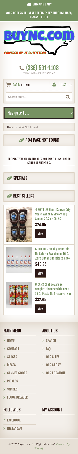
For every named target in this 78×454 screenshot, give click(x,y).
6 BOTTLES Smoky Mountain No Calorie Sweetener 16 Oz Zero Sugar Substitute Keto (52, 253)
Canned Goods (17, 373)
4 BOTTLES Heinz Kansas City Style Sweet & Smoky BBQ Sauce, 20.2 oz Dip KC (53, 214)
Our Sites (53, 357)
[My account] (54, 84)
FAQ (48, 349)
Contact (13, 349)
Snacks (12, 389)
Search (51, 341)
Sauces (12, 357)
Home (10, 127)
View (40, 234)
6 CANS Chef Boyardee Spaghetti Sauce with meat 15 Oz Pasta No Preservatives (53, 289)
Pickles (12, 381)
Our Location (55, 373)
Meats (11, 365)
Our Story (53, 365)
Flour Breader (17, 397)
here (64, 159)
